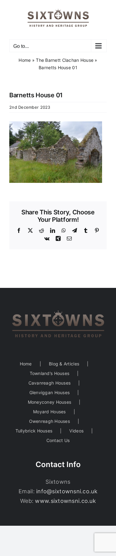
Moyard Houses (49, 411)
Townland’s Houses (50, 373)
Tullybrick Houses (34, 430)
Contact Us (58, 440)
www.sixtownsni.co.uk (65, 501)
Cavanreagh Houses (49, 382)
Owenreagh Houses (49, 421)
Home (25, 60)
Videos (76, 430)
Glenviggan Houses (49, 392)
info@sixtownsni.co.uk (66, 491)
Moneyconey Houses (49, 402)
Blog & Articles (64, 363)
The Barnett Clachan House (64, 60)
